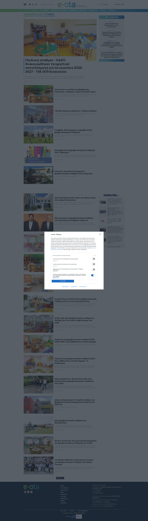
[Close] (100, 234)
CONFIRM (63, 281)
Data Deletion (65, 286)
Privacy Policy (82, 286)
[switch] (93, 259)
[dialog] (74, 261)
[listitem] (74, 255)
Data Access (74, 286)
